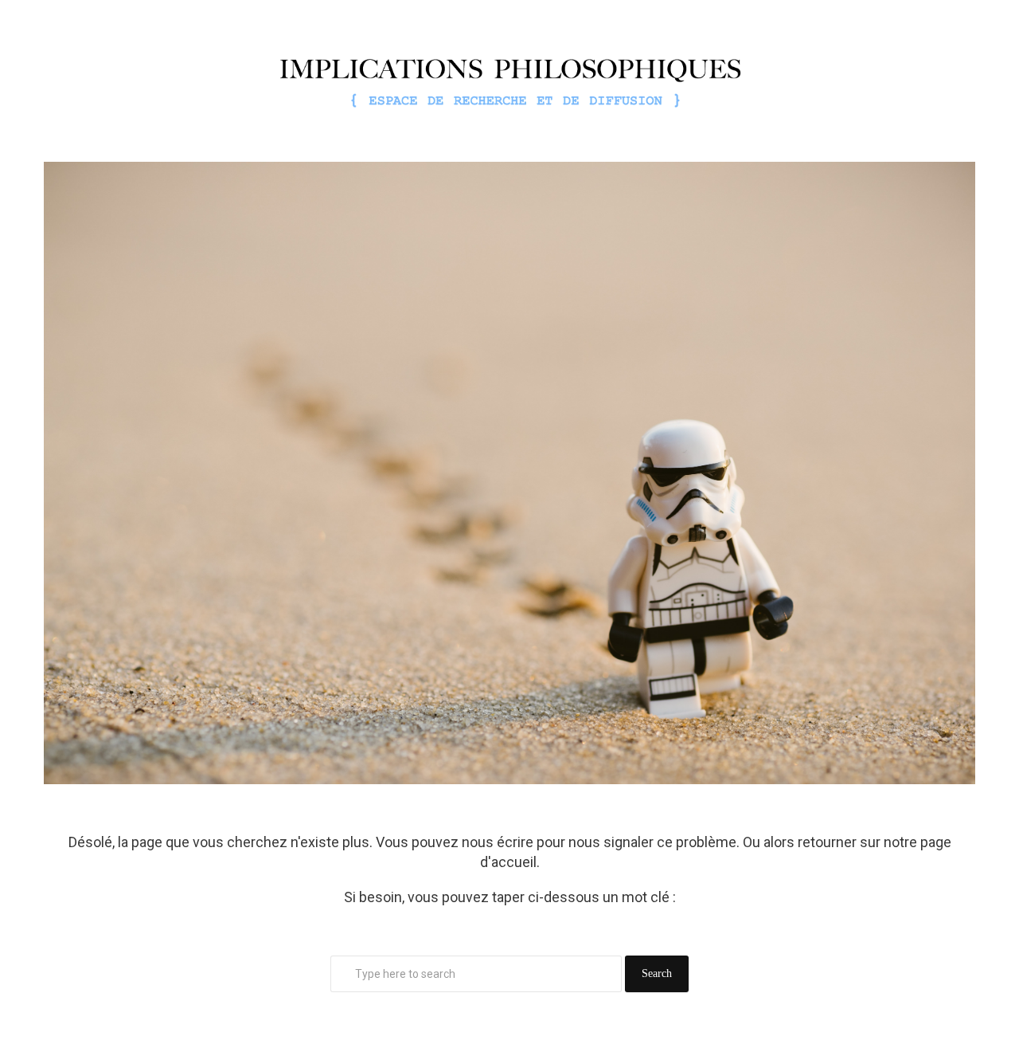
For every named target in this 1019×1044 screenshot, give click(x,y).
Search (657, 973)
